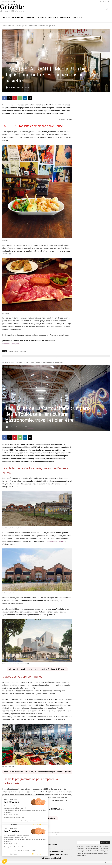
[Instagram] (101, 1)
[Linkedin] (25, 98)
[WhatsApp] (20, 98)
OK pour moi (36, 854)
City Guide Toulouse (14, 26)
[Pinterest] (103, 1)
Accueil (4, 26)
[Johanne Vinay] (7, 87)
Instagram (15, 344)
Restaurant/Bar (13, 351)
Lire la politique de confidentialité (14, 847)
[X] (106, 1)
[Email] (30, 98)
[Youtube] (108, 1)
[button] (107, 9)
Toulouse (23, 351)
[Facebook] (98, 1)
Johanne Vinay (15, 87)
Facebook (6, 344)
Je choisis (13, 854)
